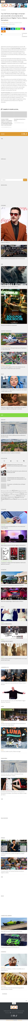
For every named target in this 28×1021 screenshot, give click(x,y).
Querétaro (5, 499)
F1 (14, 492)
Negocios (10, 497)
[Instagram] (22, 29)
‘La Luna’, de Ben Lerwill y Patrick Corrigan (11, 751)
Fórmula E (17, 492)
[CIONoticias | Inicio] (4, 2)
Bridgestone (20, 490)
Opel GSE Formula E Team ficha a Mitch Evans (11, 931)
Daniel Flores (6, 22)
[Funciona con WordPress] (10, 1012)
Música (18, 496)
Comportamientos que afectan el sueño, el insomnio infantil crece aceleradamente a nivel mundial (16, 479)
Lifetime (25, 494)
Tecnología (3, 524)
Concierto (3, 492)
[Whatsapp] (18, 29)
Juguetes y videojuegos (6, 346)
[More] (3, 31)
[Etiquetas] (24, 461)
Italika (9, 494)
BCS (13, 491)
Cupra (6, 492)
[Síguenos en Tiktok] (26, 134)
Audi (11, 490)
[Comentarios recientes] (17, 461)
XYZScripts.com (19, 1020)
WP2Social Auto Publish (9, 1020)
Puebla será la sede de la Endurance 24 (10, 947)
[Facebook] (3, 29)
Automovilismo (4, 561)
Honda (2, 494)
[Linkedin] (13, 29)
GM (20, 492)
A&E (1, 490)
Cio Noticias (4, 993)
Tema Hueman (20, 1012)
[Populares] (10, 461)
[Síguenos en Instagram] (22, 134)
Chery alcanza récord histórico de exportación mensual (12, 585)
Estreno (11, 492)
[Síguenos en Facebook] (24, 134)
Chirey (23, 490)
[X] (8, 29)
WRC (1, 500)
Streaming (3, 10)
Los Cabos (5, 496)
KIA (11, 494)
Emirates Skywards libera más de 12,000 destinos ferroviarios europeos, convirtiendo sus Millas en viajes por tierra (14, 793)
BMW (16, 491)
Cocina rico (3, 967)
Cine (25, 490)
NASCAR (23, 496)
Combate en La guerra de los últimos (9, 286)
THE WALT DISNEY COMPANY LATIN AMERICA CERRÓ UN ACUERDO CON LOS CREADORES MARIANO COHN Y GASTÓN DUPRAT (6, 122)
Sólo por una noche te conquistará (9, 325)
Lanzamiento (16, 494)
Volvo (24, 499)
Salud (15, 499)
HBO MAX (22, 492)
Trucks (18, 499)
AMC (7, 490)
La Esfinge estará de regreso (7, 641)
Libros (22, 494)
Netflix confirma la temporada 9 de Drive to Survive (13, 258)
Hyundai (5, 494)
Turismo (21, 499)
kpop (13, 494)
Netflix (13, 497)
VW (26, 499)
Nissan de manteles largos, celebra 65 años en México (12, 601)
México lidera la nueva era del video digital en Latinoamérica (13, 545)
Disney (8, 492)
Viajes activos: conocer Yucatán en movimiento (10, 452)
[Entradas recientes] (4, 461)
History (25, 492)
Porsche (22, 497)
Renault (11, 499)
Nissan (17, 497)
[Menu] (26, 1)
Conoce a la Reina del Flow (6, 624)
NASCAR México (4, 497)
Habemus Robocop (5, 242)
